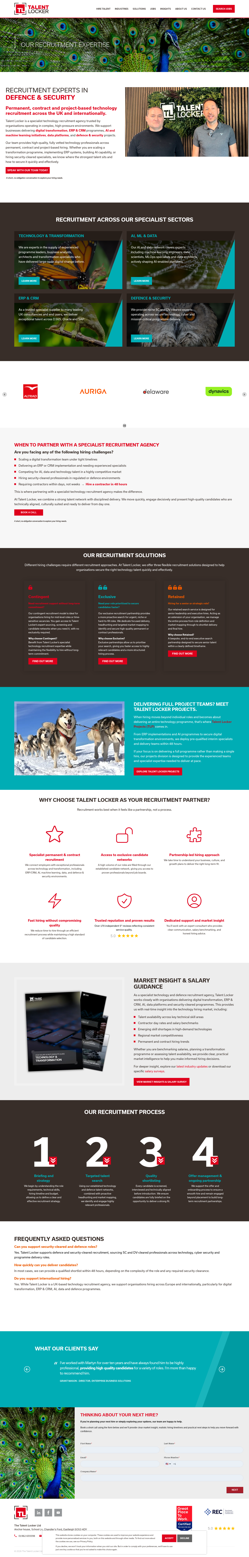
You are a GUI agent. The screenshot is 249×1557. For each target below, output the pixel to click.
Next (222, 1369)
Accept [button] (169, 1538)
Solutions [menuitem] (139, 9)
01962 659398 (26, 1535)
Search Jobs (224, 9)
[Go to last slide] (4, 394)
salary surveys (154, 1071)
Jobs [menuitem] (153, 9)
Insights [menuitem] (165, 9)
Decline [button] (184, 1538)
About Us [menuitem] (181, 9)
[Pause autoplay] (124, 426)
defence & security (89, 135)
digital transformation (51, 130)
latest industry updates (192, 1066)
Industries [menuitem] (121, 9)
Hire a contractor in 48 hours (106, 484)
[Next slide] (244, 394)
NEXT (235, 1490)
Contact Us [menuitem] (198, 9)
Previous (27, 1369)
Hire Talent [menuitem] (103, 9)
